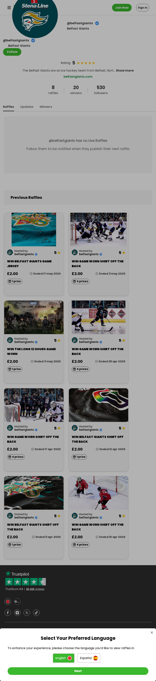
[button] (63, 658)
